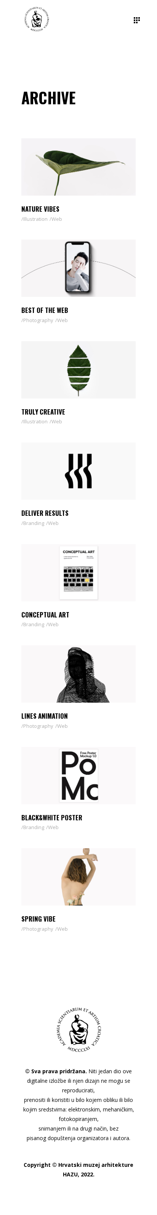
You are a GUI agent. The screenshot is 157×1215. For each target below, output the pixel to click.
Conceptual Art (45, 614)
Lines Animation (44, 716)
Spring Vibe (38, 918)
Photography (38, 320)
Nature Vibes (40, 209)
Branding (33, 523)
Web (56, 218)
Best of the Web (44, 310)
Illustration (35, 218)
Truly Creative (43, 411)
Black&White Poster (51, 817)
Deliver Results (45, 513)
